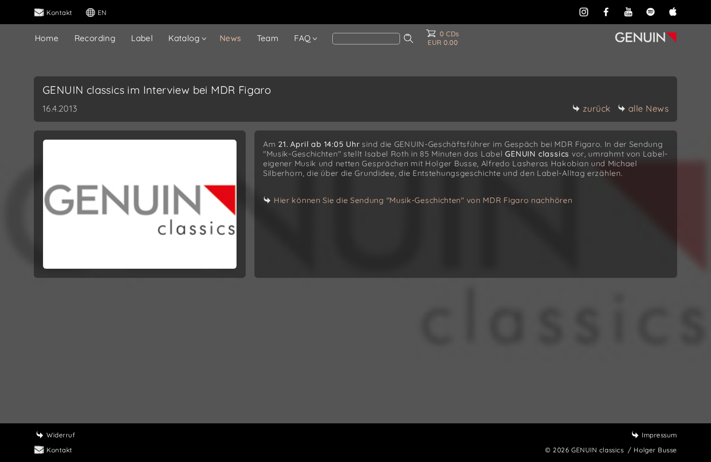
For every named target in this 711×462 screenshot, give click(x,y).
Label (142, 38)
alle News (648, 108)
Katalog (184, 38)
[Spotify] (650, 11)
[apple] (673, 11)
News (230, 38)
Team (268, 38)
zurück (597, 108)
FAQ (302, 38)
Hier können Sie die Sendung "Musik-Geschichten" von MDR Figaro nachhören (423, 200)
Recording (95, 38)
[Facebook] (606, 11)
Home (47, 38)
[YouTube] (628, 11)
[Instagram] (584, 11)
